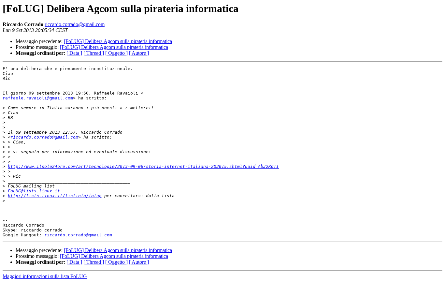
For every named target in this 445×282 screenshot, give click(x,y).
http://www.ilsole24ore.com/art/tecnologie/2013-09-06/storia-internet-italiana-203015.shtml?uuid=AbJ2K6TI (143, 166)
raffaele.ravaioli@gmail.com (38, 98)
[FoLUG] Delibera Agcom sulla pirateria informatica (118, 41)
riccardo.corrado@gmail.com (75, 24)
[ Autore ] (139, 53)
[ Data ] (74, 53)
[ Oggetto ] (116, 53)
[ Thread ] (93, 53)
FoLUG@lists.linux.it (34, 190)
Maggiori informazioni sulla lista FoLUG (45, 276)
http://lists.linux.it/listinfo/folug (55, 195)
